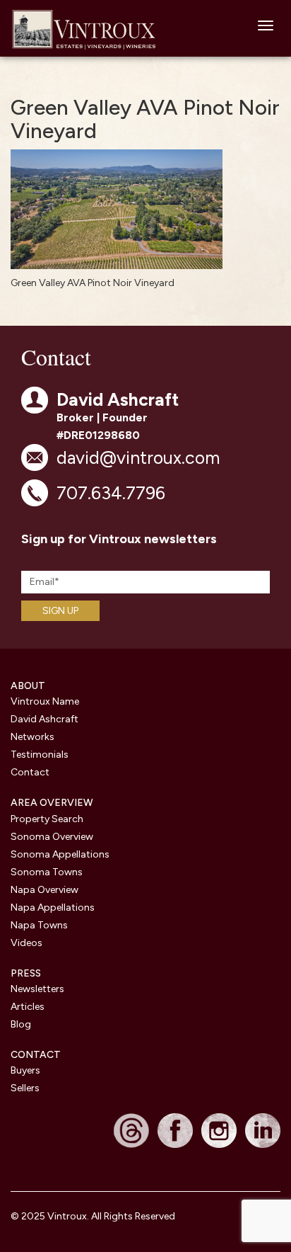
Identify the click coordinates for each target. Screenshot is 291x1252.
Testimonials (40, 755)
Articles (27, 1007)
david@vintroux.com (138, 457)
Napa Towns (39, 925)
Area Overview (52, 803)
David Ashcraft (44, 719)
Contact (30, 772)
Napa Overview (44, 890)
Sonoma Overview (52, 837)
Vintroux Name (45, 701)
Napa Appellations (53, 907)
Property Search (47, 819)
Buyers (25, 1070)
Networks (32, 737)
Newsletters (37, 989)
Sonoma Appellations (60, 854)
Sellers (25, 1088)
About (28, 686)
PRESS (26, 973)
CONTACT (36, 1055)
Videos (26, 943)
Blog (21, 1024)
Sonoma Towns (47, 872)
